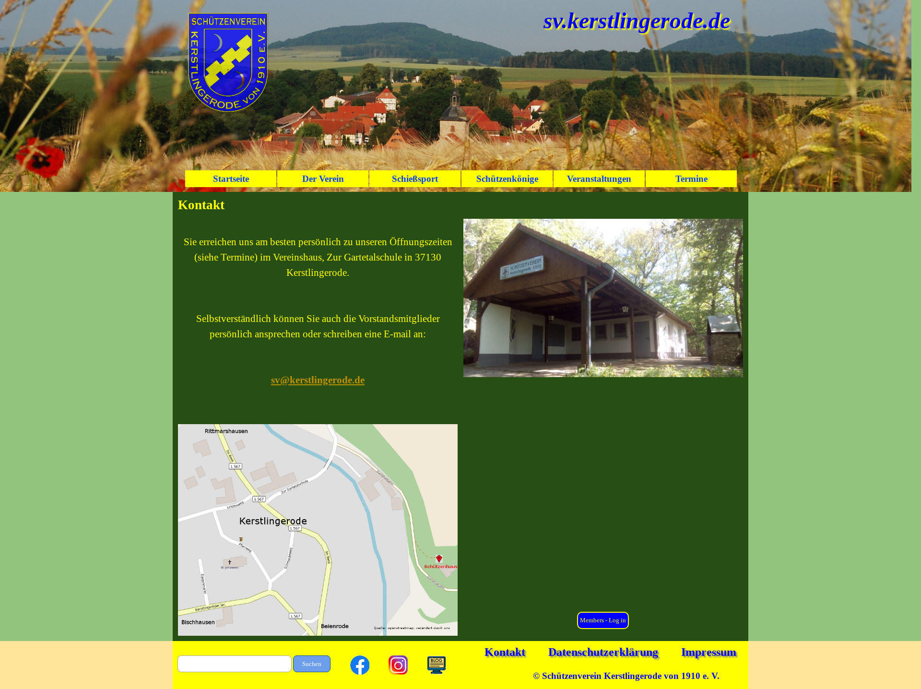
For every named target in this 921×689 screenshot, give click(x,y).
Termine (691, 179)
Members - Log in (603, 620)
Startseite (231, 179)
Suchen (311, 663)
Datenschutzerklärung (603, 652)
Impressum (708, 652)
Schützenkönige (507, 179)
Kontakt (504, 652)
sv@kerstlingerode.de (318, 380)
